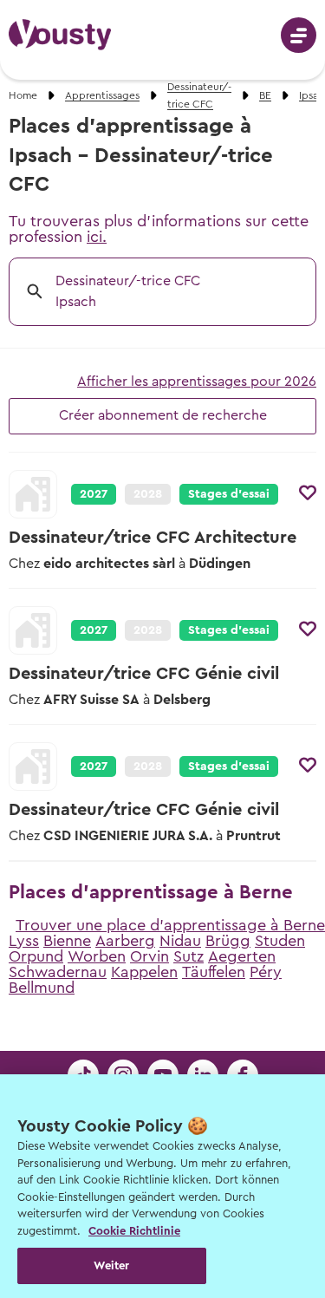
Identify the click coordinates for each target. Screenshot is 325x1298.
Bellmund (42, 987)
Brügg (227, 941)
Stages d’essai (229, 494)
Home (23, 95)
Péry (266, 972)
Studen (280, 941)
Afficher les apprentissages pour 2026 (196, 381)
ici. (97, 237)
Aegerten (242, 956)
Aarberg (125, 941)
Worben (97, 956)
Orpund (36, 956)
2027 (93, 494)
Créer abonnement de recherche (163, 415)
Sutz (188, 956)
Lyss (24, 941)
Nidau (180, 941)
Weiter (111, 1265)
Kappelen (144, 972)
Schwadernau (58, 972)
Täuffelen (213, 972)
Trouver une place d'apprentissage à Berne (170, 925)
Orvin (149, 956)
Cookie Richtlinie (134, 1230)
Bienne (67, 941)
